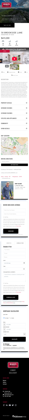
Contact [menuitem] (5, 384)
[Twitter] (13, 405)
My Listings (17, 187)
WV (9, 176)
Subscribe (11, 231)
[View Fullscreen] (3, 144)
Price (4, 322)
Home (2, 176)
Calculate (14, 339)
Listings (6, 176)
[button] (24, 19)
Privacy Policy (18, 226)
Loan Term (5, 314)
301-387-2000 (8, 25)
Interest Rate (6, 331)
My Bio (21, 188)
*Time (4, 266)
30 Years (6, 318)
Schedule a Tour (20, 243)
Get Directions (14, 164)
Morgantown (15, 176)
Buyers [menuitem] (4, 380)
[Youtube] (10, 405)
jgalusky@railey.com (8, 394)
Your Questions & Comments (9, 272)
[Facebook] (4, 405)
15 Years (12, 318)
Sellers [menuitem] (4, 382)
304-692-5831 (19, 185)
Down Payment (6, 327)
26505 (20, 176)
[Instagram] (16, 405)
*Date (4, 260)
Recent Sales (22, 187)
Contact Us (8, 243)
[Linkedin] (7, 405)
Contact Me (17, 188)
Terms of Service (10, 302)
